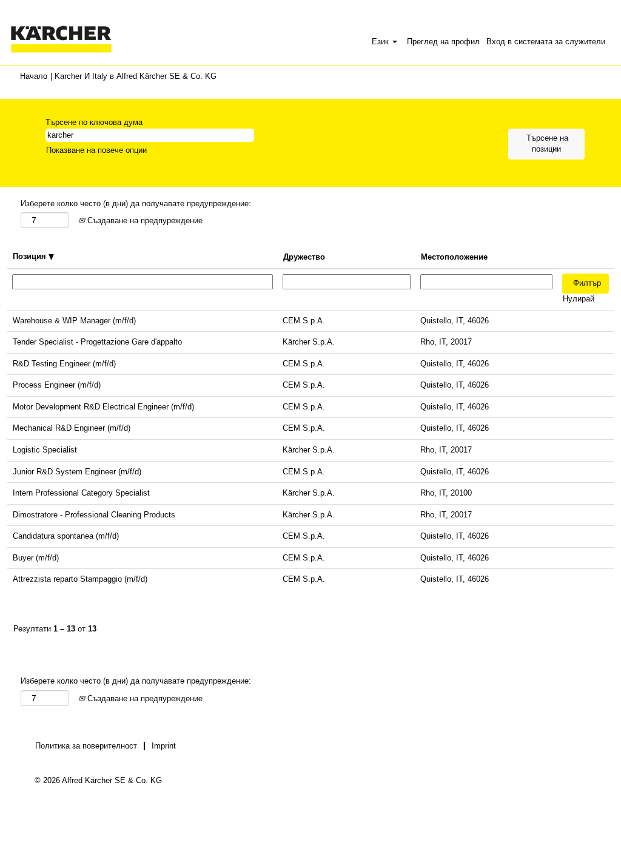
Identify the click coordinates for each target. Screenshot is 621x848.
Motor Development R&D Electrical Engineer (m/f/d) (103, 406)
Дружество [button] (304, 256)
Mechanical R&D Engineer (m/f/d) (71, 427)
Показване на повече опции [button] (96, 150)
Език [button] (381, 41)
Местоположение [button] (454, 256)
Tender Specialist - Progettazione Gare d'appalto (97, 341)
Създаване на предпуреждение (144, 220)
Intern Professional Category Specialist (81, 492)
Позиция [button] (31, 256)
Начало (33, 76)
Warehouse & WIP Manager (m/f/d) (74, 320)
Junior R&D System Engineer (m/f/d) (77, 471)
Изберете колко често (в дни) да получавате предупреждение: (136, 203)
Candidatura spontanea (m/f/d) (66, 535)
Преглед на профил (443, 41)
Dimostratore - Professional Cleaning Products (94, 514)
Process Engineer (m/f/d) (57, 384)
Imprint (164, 745)
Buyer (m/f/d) (36, 557)
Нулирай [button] (578, 298)
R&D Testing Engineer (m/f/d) (64, 363)
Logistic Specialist (45, 449)
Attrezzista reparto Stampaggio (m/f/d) (80, 579)
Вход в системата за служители (545, 41)
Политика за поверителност (86, 745)
